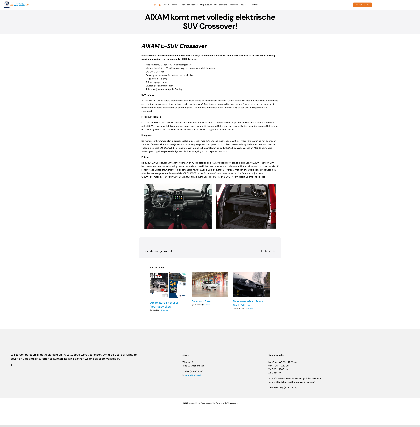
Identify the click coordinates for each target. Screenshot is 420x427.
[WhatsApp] (274, 251)
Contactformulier (193, 374)
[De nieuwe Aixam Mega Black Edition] (251, 284)
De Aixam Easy (201, 301)
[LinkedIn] (270, 251)
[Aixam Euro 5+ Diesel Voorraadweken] (168, 285)
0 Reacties (164, 310)
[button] (152, 291)
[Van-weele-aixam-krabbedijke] (16, 2)
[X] (266, 251)
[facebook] (12, 365)
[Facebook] (261, 251)
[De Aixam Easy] (210, 284)
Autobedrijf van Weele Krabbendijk (201, 403)
